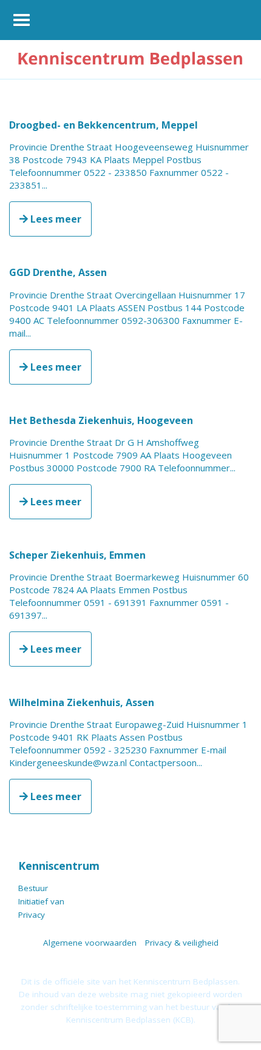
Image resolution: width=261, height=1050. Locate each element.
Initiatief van (41, 901)
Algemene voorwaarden (90, 942)
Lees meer (54, 219)
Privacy (31, 914)
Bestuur (33, 888)
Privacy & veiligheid (182, 942)
